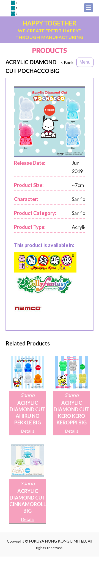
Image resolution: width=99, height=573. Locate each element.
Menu (84, 62)
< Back (67, 62)
